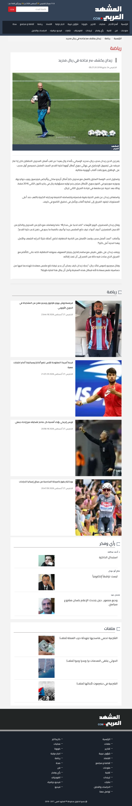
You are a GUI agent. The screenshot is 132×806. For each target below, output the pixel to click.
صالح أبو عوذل (114, 571)
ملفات (109, 628)
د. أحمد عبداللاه (114, 552)
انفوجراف (78, 30)
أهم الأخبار (113, 24)
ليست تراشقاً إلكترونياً (105, 576)
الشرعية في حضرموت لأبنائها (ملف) (97, 683)
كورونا (84, 24)
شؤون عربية (73, 24)
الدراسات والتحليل (39, 30)
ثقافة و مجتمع (27, 24)
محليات (102, 24)
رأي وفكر (99, 30)
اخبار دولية (59, 24)
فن (116, 30)
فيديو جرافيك (56, 30)
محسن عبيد (115, 595)
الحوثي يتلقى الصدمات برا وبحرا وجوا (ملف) (92, 660)
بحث (12, 9)
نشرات (68, 30)
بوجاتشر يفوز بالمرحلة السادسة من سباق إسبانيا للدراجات (46, 482)
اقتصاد (49, 24)
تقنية (109, 30)
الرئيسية (124, 24)
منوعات (124, 30)
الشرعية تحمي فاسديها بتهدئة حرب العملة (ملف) (89, 638)
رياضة (40, 24)
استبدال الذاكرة (108, 557)
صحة (15, 24)
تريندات (89, 30)
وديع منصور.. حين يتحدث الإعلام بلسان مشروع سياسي (91, 602)
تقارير (93, 24)
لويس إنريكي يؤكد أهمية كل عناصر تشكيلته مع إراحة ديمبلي (44, 422)
